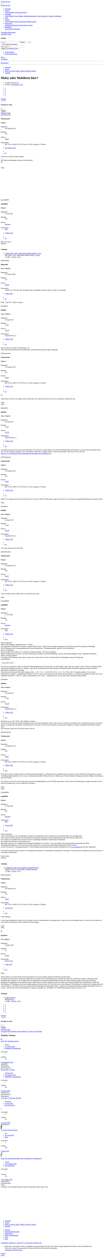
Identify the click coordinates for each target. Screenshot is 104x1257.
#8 (5, 545)
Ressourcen (8, 23)
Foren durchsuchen (21, 12)
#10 (6, 639)
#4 (5, 344)
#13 (6, 831)
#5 (5, 392)
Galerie (7, 20)
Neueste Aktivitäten (55, 16)
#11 (6, 718)
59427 (7, 139)
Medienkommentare (30, 16)
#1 (5, 153)
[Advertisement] (52, 185)
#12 (6, 770)
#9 (5, 590)
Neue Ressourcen (42, 16)
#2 (5, 238)
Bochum (7, 224)
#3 (5, 299)
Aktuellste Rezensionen (12, 25)
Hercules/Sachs (10, 1105)
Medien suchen (31, 21)
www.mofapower (76, 847)
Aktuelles (8, 14)
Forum (7, 10)
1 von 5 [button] (3, 101)
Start (6, 1237)
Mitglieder (8, 27)
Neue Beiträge (9, 12)
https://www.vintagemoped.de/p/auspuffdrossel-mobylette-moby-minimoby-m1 (26, 453)
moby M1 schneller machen (10, 1041)
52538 (7, 330)
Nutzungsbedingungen (12, 1232)
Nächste (3, 99)
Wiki (6, 18)
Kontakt (7, 1230)
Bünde (7, 285)
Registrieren (5, 63)
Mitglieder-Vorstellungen (13, 1048)
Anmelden (4, 59)
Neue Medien (19, 16)
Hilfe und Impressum (11, 1235)
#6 (5, 446)
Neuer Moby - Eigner (8, 1069)
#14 (6, 913)
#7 (5, 495)
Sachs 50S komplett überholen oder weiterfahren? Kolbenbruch (21, 1158)
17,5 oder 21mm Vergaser (9, 1130)
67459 (7, 956)
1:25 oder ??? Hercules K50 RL (11, 1098)
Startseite (8, 9)
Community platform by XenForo (21, 1243)
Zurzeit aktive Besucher (12, 29)
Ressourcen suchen (26, 25)
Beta (6, 1137)
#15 (6, 970)
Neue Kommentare (20, 21)
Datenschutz (9, 1233)
